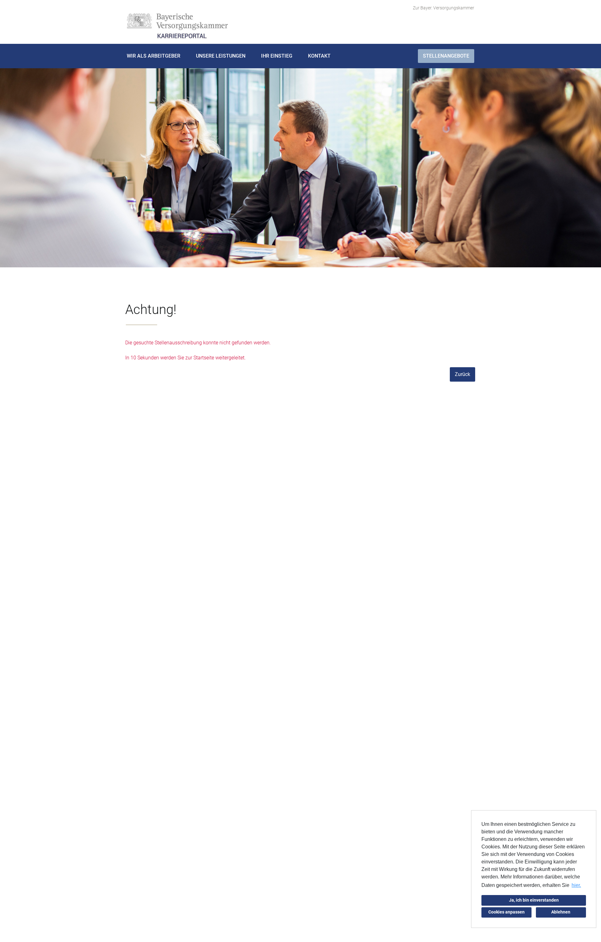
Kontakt (319, 56)
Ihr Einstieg (276, 56)
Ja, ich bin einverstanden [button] (534, 900)
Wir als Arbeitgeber (153, 56)
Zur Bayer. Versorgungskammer (443, 7)
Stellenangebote (446, 56)
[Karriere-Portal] (177, 26)
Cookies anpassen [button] (506, 912)
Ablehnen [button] (560, 912)
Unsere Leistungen (220, 56)
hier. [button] (576, 885)
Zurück (462, 374)
